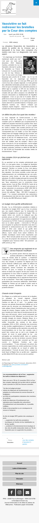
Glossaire (19, 479)
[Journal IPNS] (8, 3)
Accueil (19, 463)
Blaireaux (19, 484)
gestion (24, 444)
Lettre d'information (19, 468)
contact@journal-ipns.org (20, 500)
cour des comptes (28, 440)
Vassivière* (26, 442)
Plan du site (19, 473)
